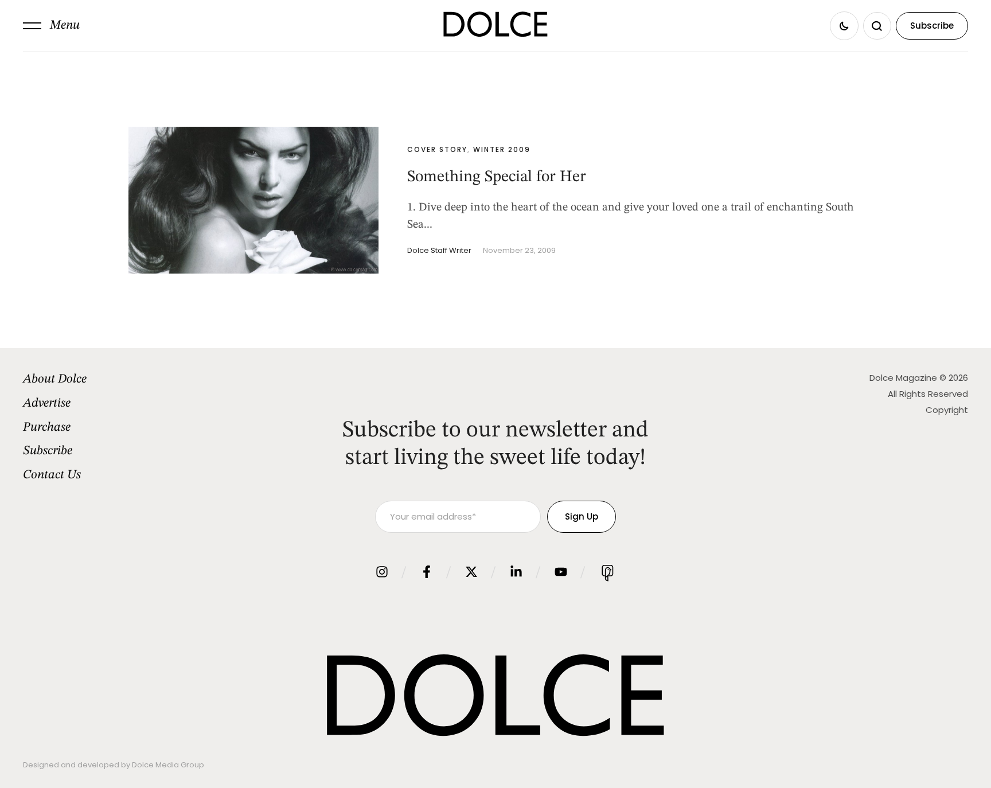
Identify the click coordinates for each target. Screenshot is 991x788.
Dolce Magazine (903, 378)
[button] (51, 26)
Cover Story (437, 149)
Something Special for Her (496, 177)
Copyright (947, 410)
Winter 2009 (501, 149)
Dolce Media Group (168, 764)
